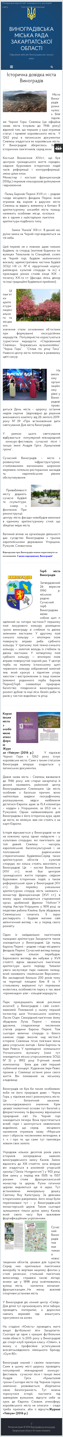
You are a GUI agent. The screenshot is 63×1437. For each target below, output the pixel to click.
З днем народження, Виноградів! (35, 556)
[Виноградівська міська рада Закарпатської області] (31, 7)
